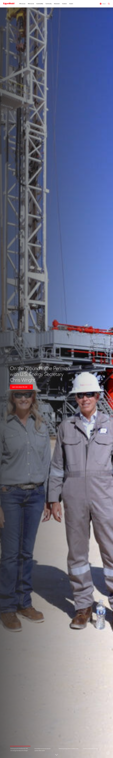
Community (49, 3)
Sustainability (39, 3)
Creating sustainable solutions (90, 748)
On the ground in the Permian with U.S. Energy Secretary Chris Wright (19, 749)
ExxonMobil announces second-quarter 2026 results (43, 749)
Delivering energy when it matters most (68, 748)
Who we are (22, 3)
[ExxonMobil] (9, 3)
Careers (71, 3)
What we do (31, 3)
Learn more (15, 389)
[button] (102, 4)
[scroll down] (56, 755)
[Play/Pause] (108, 753)
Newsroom (57, 3)
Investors (64, 3)
